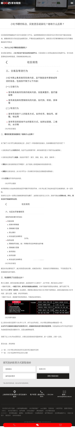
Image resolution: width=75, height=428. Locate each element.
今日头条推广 (31, 410)
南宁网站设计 (49, 413)
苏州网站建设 (13, 413)
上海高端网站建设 (21, 408)
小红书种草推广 (34, 408)
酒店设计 (8, 415)
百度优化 (51, 408)
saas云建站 (43, 408)
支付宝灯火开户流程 (8, 408)
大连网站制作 (39, 413)
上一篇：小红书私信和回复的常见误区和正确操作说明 (19, 350)
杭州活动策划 (17, 415)
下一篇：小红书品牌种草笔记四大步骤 (14, 353)
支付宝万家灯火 (13, 410)
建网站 (21, 413)
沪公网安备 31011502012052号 (43, 422)
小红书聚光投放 (50, 410)
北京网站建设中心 (60, 413)
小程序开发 (59, 408)
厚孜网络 (12, 344)
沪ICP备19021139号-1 (29, 422)
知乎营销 (22, 410)
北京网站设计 (29, 413)
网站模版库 (40, 410)
